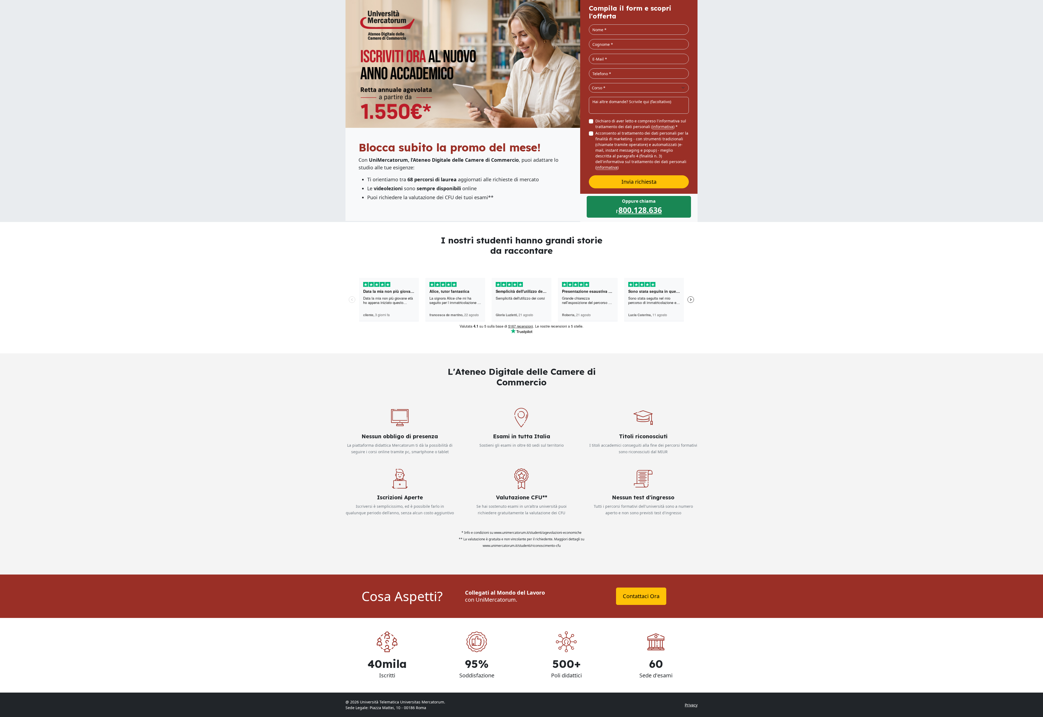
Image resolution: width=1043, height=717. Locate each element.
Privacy (691, 705)
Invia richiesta (638, 181)
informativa (662, 126)
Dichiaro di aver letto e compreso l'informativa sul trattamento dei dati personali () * (640, 123)
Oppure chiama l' (639, 206)
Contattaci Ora (641, 596)
